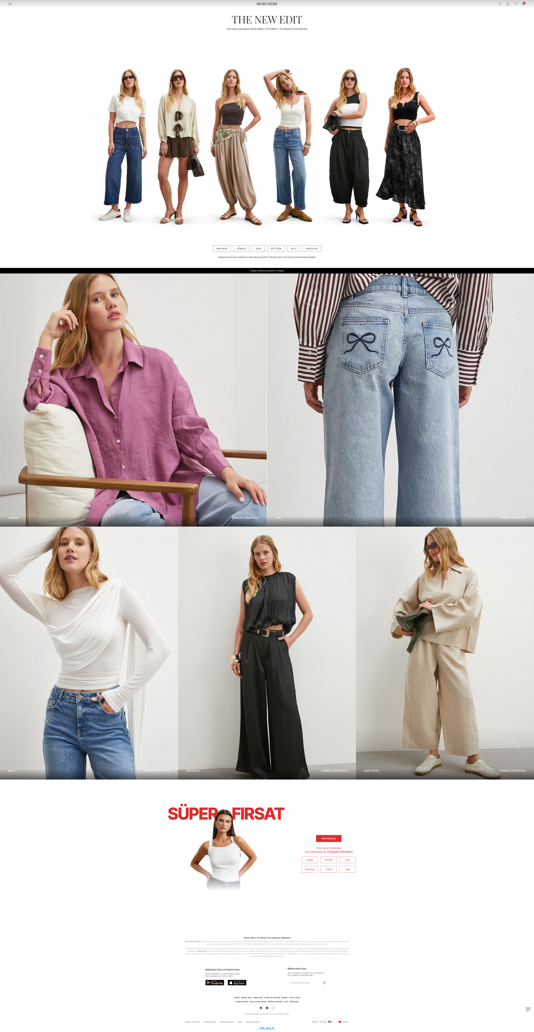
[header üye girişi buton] (507, 4)
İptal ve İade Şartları (258, 1001)
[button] (523, 4)
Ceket (329, 869)
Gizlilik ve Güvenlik (272, 997)
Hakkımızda (258, 997)
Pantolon (310, 869)
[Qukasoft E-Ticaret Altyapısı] (267, 1029)
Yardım (237, 997)
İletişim (284, 997)
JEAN (258, 248)
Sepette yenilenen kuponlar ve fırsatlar (267, 270)
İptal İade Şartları (252, 1022)
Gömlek (329, 859)
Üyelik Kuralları (242, 1001)
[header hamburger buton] (10, 4)
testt (286, 1001)
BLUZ (293, 248)
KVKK (240, 1022)
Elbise (310, 859)
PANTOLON (312, 248)
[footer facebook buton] (261, 1008)
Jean (347, 869)
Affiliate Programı (275, 1001)
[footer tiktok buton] (273, 1008)
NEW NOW (221, 248)
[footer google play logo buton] (214, 982)
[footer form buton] (325, 982)
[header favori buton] (515, 4)
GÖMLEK (241, 248)
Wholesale (294, 1001)
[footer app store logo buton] (237, 982)
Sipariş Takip (246, 997)
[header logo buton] (267, 4)
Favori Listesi (294, 997)
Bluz (347, 859)
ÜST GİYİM (275, 248)
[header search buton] (500, 4)
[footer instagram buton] (267, 1008)
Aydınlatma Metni (227, 1022)
